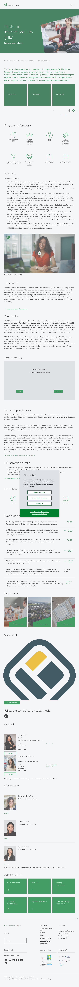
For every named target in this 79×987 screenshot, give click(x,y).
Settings (39, 503)
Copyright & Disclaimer (39, 514)
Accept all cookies (39, 492)
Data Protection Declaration (39, 512)
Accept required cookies (39, 498)
